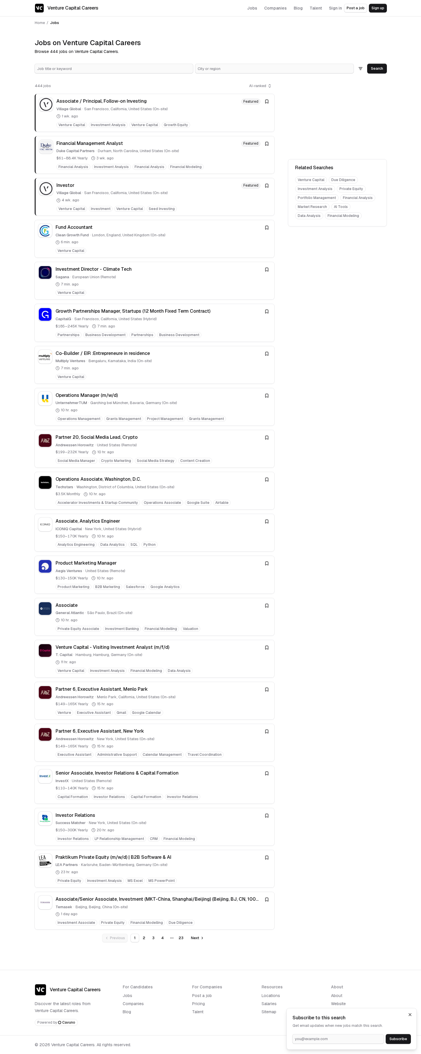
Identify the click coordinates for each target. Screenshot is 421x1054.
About (336, 995)
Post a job (356, 7)
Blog (127, 1011)
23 (181, 937)
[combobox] (114, 68)
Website (338, 1003)
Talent (197, 1011)
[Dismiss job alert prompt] (410, 1015)
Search (377, 68)
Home (40, 22)
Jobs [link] (54, 22)
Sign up (378, 7)
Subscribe (398, 1038)
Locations (271, 995)
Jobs (127, 995)
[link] (154, 112)
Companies (133, 1003)
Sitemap (269, 1011)
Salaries (269, 1003)
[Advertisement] (337, 117)
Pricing (198, 1003)
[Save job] (267, 101)
